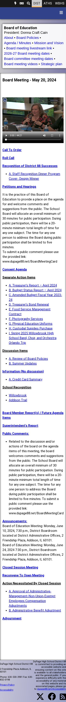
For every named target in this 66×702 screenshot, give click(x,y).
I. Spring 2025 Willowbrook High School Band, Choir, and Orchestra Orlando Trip (32, 338)
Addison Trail (18, 400)
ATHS (48, 3)
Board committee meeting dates (28, 59)
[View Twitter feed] (38, 698)
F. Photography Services (26, 319)
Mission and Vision (48, 43)
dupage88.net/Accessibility (51, 689)
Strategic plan (51, 64)
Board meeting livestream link (29, 48)
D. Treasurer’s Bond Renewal (29, 304)
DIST (36, 3)
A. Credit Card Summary (25, 379)
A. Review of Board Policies (28, 359)
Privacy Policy (7, 684)
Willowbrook (18, 395)
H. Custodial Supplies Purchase (31, 328)
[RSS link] (61, 698)
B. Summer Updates (23, 363)
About (8, 38)
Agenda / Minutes (17, 43)
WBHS (59, 3)
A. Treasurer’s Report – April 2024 (33, 285)
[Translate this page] (21, 3)
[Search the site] (28, 3)
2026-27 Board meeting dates (27, 53)
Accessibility (6, 689)
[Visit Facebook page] (50, 698)
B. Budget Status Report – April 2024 (35, 290)
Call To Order (12, 150)
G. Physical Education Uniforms (30, 324)
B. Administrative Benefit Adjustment (35, 610)
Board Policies (27, 38)
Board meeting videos (21, 64)
